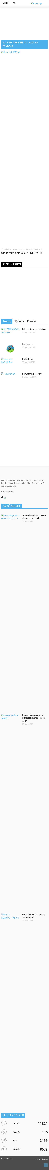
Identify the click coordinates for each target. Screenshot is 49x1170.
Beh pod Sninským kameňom (34, 329)
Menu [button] (5, 3)
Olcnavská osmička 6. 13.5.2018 (22, 253)
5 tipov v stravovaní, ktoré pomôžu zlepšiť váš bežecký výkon (33, 718)
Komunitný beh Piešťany (32, 374)
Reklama (37, 1159)
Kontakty (45, 1159)
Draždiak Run (27, 359)
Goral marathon (28, 344)
